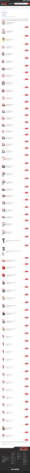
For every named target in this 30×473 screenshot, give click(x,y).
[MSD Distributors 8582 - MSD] (3, 434)
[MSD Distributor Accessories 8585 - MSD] (3, 327)
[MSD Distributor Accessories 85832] (3, 306)
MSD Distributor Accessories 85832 (11, 305)
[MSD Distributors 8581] (3, 428)
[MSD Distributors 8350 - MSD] (3, 335)
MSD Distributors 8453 (9, 404)
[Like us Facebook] (3, 461)
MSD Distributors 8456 (9, 412)
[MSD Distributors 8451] (3, 390)
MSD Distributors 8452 (9, 397)
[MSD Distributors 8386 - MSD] (3, 373)
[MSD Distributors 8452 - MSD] (3, 396)
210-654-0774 (5, 456)
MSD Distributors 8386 (9, 374)
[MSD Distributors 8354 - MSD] (3, 358)
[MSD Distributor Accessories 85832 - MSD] (3, 304)
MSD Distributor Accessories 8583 (10, 297)
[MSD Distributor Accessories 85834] (3, 321)
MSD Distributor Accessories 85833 (11, 313)
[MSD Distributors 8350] (3, 337)
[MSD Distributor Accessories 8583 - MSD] (3, 296)
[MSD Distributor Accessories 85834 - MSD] (3, 319)
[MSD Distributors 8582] (3, 436)
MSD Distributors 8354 (9, 359)
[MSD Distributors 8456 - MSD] (3, 411)
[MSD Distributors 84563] (3, 420)
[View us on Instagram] (4, 461)
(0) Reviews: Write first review (8, 291)
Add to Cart (26, 294)
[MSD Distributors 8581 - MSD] (3, 426)
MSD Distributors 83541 (9, 366)
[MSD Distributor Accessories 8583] (3, 298)
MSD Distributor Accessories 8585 (10, 328)
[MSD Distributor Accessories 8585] (3, 329)
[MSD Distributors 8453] (3, 405)
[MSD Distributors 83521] (3, 352)
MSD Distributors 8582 (9, 435)
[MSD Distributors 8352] (3, 344)
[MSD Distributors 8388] (3, 382)
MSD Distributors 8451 (9, 389)
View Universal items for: (8, 444)
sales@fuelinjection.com (6, 458)
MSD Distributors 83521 (9, 351)
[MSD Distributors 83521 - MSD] (3, 350)
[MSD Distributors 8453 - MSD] (3, 403)
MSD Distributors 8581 (9, 427)
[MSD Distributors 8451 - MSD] (3, 388)
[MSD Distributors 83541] (3, 367)
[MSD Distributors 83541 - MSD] (3, 365)
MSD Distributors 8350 (9, 336)
